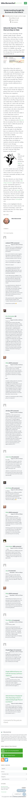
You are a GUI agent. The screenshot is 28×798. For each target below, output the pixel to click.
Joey (7, 570)
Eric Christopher (10, 316)
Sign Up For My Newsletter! (12, 750)
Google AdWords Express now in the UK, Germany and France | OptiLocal (14, 673)
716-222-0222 (19, 3)
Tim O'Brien (9, 620)
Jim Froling (8, 488)
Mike (7, 363)
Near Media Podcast (10, 755)
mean (17, 190)
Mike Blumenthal (4, 786)
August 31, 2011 (14, 20)
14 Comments (14, 22)
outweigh (18, 199)
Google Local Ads (18, 16)
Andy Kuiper (9, 546)
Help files (21, 120)
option (19, 163)
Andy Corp (8, 457)
